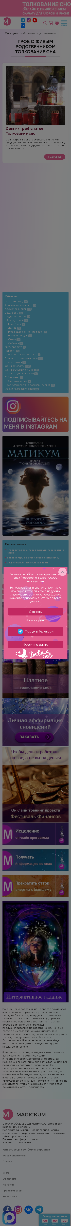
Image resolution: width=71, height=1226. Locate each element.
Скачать (35, 612)
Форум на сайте (35, 645)
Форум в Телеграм (39, 631)
